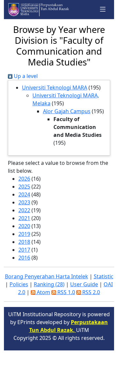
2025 (24, 186)
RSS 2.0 (90, 292)
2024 (24, 194)
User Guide (84, 284)
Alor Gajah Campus (66, 111)
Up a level (25, 76)
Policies (19, 284)
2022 (24, 210)
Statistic (103, 276)
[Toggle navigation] (103, 9)
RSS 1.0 (65, 292)
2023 (24, 202)
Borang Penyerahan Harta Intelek (46, 276)
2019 (24, 234)
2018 (24, 241)
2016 (24, 257)
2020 (24, 226)
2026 (24, 178)
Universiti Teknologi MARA (54, 87)
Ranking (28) (49, 284)
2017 (24, 249)
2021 (24, 218)
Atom (42, 292)
